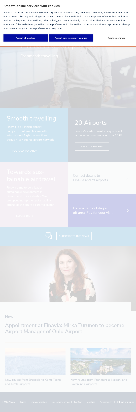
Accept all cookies (25, 38)
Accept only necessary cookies (71, 38)
